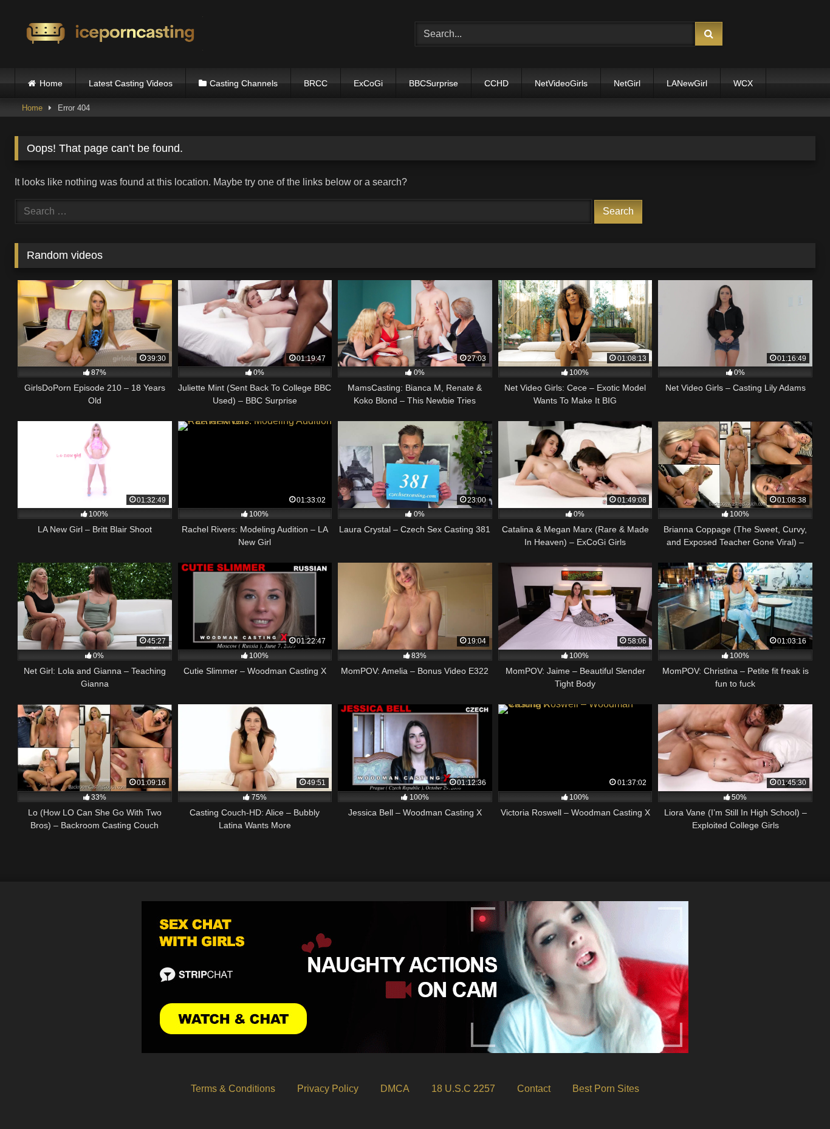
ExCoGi (368, 83)
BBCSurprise (433, 83)
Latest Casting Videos (131, 83)
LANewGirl (687, 83)
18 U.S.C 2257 (463, 1088)
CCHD (496, 83)
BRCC (316, 83)
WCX (743, 83)
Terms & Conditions (233, 1088)
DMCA (395, 1088)
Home (51, 83)
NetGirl (627, 83)
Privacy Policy (327, 1088)
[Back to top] (792, 1093)
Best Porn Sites (605, 1088)
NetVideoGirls (561, 83)
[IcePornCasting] (109, 34)
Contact (533, 1088)
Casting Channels (244, 83)
